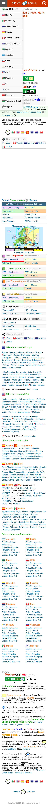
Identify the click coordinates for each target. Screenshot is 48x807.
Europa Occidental (10, 259)
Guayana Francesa (26, 451)
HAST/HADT (7, 501)
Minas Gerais (33, 472)
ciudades (31, 792)
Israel (7, 89)
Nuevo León (23, 522)
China (4, 773)
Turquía (33, 385)
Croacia (17, 360)
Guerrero (16, 519)
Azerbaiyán (7, 355)
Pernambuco (22, 475)
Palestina (9, 78)
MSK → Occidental (10, 298)
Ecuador (5, 451)
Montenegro (41, 377)
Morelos (6, 522)
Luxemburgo (35, 375)
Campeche (7, 514)
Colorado (37, 402)
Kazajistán (37, 372)
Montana (34, 416)
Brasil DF (9, 49)
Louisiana (38, 409)
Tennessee (39, 424)
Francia (40, 363)
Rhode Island (27, 424)
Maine (4, 412)
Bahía (35, 467)
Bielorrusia (25, 355)
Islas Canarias (8, 221)
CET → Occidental (10, 272)
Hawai (28, 407)
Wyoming (15, 432)
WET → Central (8, 263)
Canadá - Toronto (12, 38)
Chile (7, 61)
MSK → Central (8, 301)
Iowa (12, 409)
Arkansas (31, 399)
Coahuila (16, 517)
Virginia (26, 427)
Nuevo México (39, 493)
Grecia (13, 365)
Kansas (20, 409)
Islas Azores (7, 218)
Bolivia (14, 449)
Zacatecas (15, 530)
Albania (5, 352)
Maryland (12, 412)
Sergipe (29, 480)
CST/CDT (6, 491)
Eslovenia (6, 363)
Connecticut (7, 404)
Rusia (35, 382)
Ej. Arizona (40, 770)
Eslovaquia (36, 360)
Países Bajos (17, 380)
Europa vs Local (9, 323)
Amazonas (27, 467)
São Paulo (20, 480)
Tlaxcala (33, 527)
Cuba (7, 72)
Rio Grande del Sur (37, 477)
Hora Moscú (30, 208)
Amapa (18, 467)
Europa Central (11, 26)
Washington (17, 429)
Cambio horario (11, 9)
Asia (28, 389)
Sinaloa (42, 525)
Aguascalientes (8, 512)
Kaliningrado (30, 214)
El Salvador (17, 456)
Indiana (6, 409)
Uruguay (20, 454)
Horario (17, 792)
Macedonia (6, 377)
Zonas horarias (17, 200)
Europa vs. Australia (10, 314)
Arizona (22, 399)
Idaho (35, 407)
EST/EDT (6, 488)
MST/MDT (6, 493)
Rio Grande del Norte (18, 477)
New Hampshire (27, 419)
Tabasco (13, 527)
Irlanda (29, 365)
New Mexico (8, 422)
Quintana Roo (17, 525)
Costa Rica (6, 456)
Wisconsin (6, 432)
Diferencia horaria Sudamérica (17, 534)
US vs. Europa (31, 310)
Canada (19, 338)
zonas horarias (26, 112)
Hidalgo (25, 519)
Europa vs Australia (10, 329)
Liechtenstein (15, 375)
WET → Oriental (31, 263)
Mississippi (16, 416)
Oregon (6, 424)
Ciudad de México (20, 514)
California (41, 399)
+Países (33, 200)
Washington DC (29, 429)
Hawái (17, 504)
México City (10, 21)
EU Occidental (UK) (10, 208)
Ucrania (41, 385)
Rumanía (28, 382)
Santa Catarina (8, 480)
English (8, 107)
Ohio (26, 422)
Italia (30, 372)
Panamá (15, 459)
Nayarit (14, 522)
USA (7, 143)
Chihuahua (6, 517)
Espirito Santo (15, 470)
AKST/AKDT (7, 498)
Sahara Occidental (13, 101)
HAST (4, 504)
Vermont (17, 427)
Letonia (5, 375)
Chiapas (33, 514)
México (5, 555)
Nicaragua (6, 459)
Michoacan (41, 519)
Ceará (5, 470)
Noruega (6, 380)
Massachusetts (24, 412)
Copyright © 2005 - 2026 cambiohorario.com (24, 803)
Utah (11, 427)
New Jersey (41, 419)
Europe (30, 338)
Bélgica (17, 355)
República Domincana (29, 459)
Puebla (41, 522)
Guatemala (28, 456)
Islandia (5, 214)
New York (9, 15)
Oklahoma (34, 422)
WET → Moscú (31, 259)
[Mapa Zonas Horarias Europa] (27, 200)
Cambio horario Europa (24, 253)
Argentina (9, 55)
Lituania (25, 375)
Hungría (21, 365)
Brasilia (43, 467)
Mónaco (31, 377)
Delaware (17, 404)
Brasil (21, 449)
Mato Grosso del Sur (17, 472)
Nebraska (7, 419)
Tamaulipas (23, 527)
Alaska (14, 399)
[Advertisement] (24, 43)
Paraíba (5, 475)
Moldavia (22, 377)
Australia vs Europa (33, 329)
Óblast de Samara (32, 218)
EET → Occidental (10, 285)
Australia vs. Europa (33, 314)
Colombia (35, 449)
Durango (32, 517)
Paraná (13, 475)
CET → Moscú (31, 272)
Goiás (25, 470)
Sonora (6, 527)
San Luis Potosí (31, 525)
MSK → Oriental (31, 301)
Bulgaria (25, 358)
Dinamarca (26, 360)
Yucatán (6, 530)
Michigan (36, 412)
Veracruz (42, 527)
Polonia (27, 380)
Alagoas (10, 467)
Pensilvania (15, 424)
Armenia (30, 352)
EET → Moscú (31, 285)
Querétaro (6, 525)
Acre (4, 467)
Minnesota (6, 416)
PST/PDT (6, 496)
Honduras (38, 456)
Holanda (17, 358)
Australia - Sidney (12, 44)
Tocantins (38, 480)
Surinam (39, 451)
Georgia (6, 365)
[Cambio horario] (8, 132)
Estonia (22, 363)
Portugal (35, 380)
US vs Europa (30, 326)
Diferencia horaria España (15, 440)
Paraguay (9, 67)
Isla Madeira (21, 372)
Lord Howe (11, 749)
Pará (42, 472)
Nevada (16, 419)
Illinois (42, 407)
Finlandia (31, 363)
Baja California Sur (38, 512)
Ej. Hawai (38, 722)
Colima (24, 517)
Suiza (25, 385)
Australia (41, 143)
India (12, 725)
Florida (13, 407)
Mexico (8, 147)
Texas (5, 427)
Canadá (19, 143)
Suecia (19, 385)
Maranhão (33, 470)
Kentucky (29, 409)
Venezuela (29, 454)
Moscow (28, 298)
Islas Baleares (15, 368)
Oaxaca (33, 522)
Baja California (22, 512)
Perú (13, 454)
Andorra (22, 352)
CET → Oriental (31, 276)
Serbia (11, 385)
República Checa (15, 382)
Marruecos (9, 95)
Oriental (28, 288)
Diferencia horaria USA (17, 394)
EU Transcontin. (31, 221)
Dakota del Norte (31, 404)
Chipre (34, 358)
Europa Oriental (31, 211)
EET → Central (8, 288)
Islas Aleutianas (26, 501)
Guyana (13, 451)
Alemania (13, 352)
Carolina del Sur (25, 402)
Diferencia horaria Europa (18, 347)
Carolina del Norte (9, 402)
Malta (14, 377)
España (8, 32)
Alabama (6, 399)
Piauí (31, 475)
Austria (39, 352)
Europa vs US (7, 116)
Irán (7, 84)
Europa (34, 107)
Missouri (26, 416)
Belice (38, 454)
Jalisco (33, 519)
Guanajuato (6, 519)
